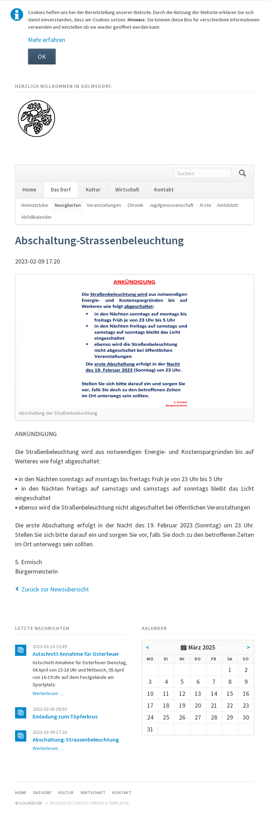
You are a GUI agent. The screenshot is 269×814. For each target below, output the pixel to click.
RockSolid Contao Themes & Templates (89, 803)
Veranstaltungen (104, 205)
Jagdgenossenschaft (171, 205)
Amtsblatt (227, 205)
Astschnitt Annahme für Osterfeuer (76, 653)
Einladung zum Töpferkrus (65, 716)
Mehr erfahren (46, 40)
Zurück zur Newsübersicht (55, 589)
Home (29, 189)
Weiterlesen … (48, 693)
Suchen (242, 173)
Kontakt (164, 189)
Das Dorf (61, 189)
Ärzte (205, 205)
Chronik (135, 205)
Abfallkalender (36, 217)
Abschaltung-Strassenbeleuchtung (76, 739)
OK (42, 56)
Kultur (93, 189)
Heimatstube (34, 205)
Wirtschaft (127, 189)
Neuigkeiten (68, 205)
